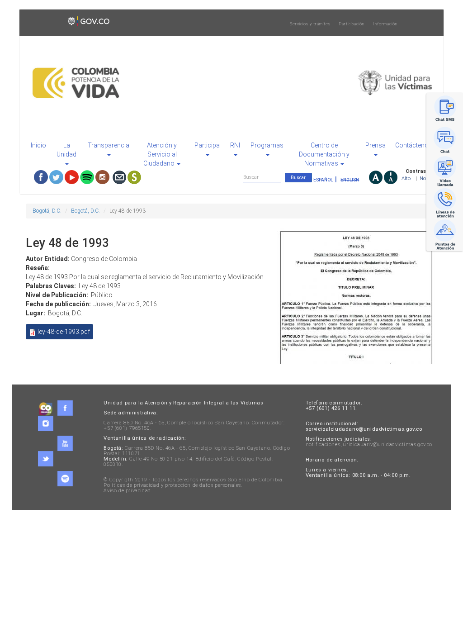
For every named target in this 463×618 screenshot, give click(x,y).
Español (323, 179)
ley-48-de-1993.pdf (64, 331)
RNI (235, 145)
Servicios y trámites (310, 24)
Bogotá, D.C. (47, 211)
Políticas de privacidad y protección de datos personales (172, 485)
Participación (351, 24)
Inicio (38, 145)
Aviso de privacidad (127, 491)
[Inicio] (231, 82)
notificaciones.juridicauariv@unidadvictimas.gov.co (369, 444)
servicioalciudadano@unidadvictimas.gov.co (364, 429)
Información (385, 24)
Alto (406, 178)
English (349, 179)
